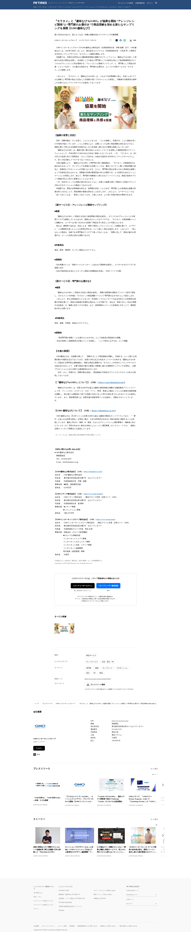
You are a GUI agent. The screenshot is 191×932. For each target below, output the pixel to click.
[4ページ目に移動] (156, 774)
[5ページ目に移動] (157, 774)
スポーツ (128, 7)
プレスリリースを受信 (125, 3)
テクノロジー (43, 7)
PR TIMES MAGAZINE (65, 902)
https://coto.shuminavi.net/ (111, 382)
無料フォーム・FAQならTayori (103, 894)
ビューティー (78, 7)
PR (95, 673)
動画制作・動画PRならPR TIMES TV (69, 894)
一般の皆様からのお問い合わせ (127, 926)
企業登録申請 (140, 3)
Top (34, 7)
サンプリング (107, 668)
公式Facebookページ (132, 890)
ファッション (89, 7)
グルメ (120, 7)
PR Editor (61, 910)
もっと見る (154, 768)
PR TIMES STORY (64, 890)
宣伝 (88, 673)
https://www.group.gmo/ (120, 721)
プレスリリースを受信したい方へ (43, 901)
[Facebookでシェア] (120, 40)
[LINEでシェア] (124, 40)
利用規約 (72, 926)
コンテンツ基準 (62, 926)
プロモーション (122, 668)
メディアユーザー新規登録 (108, 586)
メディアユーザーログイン (83, 586)
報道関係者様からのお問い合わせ (87, 926)
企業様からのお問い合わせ (108, 926)
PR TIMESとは (38, 893)
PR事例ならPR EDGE (100, 898)
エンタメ (68, 7)
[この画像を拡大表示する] (64, 628)
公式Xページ (130, 899)
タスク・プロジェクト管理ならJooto (104, 890)
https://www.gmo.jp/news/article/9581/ (98, 679)
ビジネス (112, 7)
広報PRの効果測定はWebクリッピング (70, 906)
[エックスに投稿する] (116, 40)
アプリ (60, 7)
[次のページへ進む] (164, 785)
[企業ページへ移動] (40, 727)
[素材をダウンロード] (131, 40)
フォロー (39, 748)
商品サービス (91, 655)
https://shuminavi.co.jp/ (103, 410)
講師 (96, 668)
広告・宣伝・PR (108, 662)
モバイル (53, 7)
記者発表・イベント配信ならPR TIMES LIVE (72, 898)
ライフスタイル (101, 7)
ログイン (150, 3)
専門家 (88, 668)
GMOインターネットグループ (65, 703)
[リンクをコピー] (135, 40)
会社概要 (36, 926)
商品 (101, 673)
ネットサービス (92, 662)
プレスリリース (47, 703)
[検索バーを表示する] (156, 2)
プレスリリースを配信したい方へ (43, 905)
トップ (37, 703)
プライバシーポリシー (48, 926)
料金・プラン (38, 897)
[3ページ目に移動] (155, 774)
